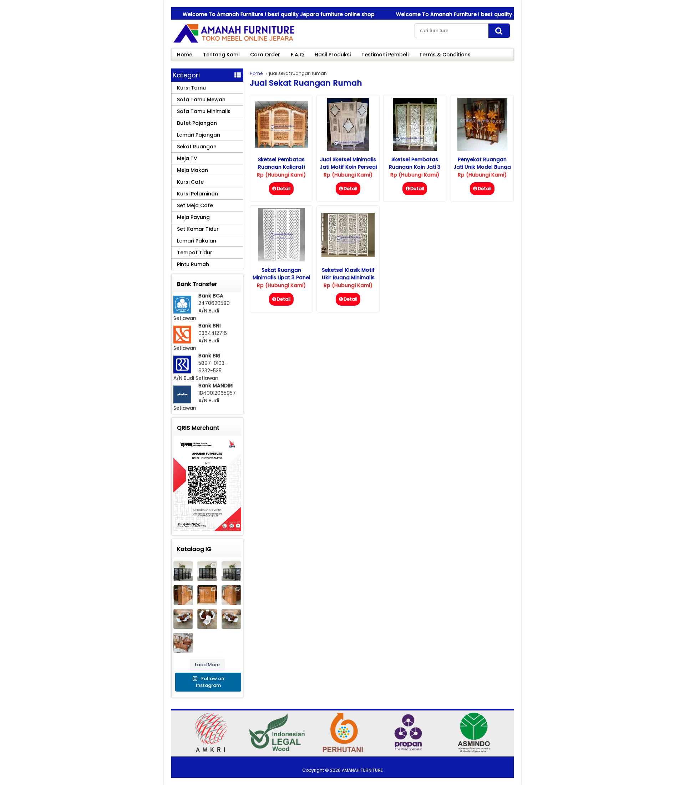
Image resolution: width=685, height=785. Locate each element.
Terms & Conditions (445, 54)
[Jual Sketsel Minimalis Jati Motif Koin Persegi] (348, 149)
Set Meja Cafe (195, 205)
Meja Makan (192, 170)
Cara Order (265, 54)
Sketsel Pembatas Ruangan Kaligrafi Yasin (281, 167)
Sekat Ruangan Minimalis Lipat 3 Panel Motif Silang (281, 277)
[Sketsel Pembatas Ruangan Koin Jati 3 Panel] (415, 149)
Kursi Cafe (190, 181)
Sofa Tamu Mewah (201, 99)
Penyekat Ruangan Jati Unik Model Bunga (482, 163)
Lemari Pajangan (198, 134)
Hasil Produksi (333, 54)
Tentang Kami (221, 54)
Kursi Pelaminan (197, 193)
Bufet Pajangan (197, 123)
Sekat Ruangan (197, 146)
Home (184, 54)
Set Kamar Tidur (198, 229)
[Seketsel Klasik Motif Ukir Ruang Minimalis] (348, 255)
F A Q (297, 54)
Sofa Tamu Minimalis (203, 111)
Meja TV (187, 158)
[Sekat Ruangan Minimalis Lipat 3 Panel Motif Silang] (281, 259)
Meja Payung (193, 217)
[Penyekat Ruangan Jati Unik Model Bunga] (482, 149)
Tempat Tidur (194, 252)
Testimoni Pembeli (385, 54)
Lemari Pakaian (196, 240)
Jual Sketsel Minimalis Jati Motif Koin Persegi (348, 163)
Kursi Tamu (191, 87)
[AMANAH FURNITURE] (233, 42)
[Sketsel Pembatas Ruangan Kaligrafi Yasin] (281, 145)
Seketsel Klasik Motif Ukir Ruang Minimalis (348, 273)
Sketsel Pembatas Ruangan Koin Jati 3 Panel (415, 167)
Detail (284, 188)
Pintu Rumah (193, 264)
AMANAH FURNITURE (362, 770)
